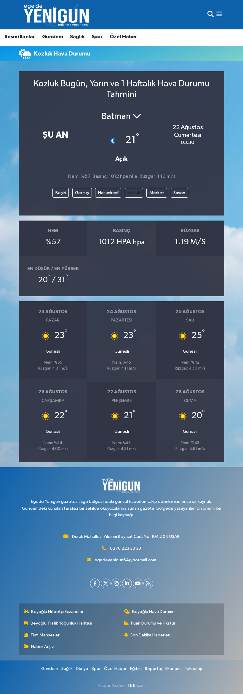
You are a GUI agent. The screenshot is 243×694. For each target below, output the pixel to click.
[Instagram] (116, 583)
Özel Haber (123, 36)
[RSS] (148, 583)
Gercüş (82, 193)
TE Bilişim (136, 685)
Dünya (82, 668)
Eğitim (136, 668)
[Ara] (210, 14)
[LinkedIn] (127, 583)
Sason (179, 193)
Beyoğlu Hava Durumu (153, 611)
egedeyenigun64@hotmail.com (125, 560)
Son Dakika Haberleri (150, 635)
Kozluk (133, 193)
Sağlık (77, 36)
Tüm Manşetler (45, 635)
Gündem (52, 36)
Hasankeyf (108, 193)
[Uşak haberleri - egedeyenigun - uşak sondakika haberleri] (57, 14)
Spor (97, 36)
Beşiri (60, 193)
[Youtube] (138, 583)
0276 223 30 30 (125, 548)
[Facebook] (95, 583)
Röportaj (153, 668)
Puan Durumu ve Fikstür (153, 623)
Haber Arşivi (43, 646)
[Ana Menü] (219, 14)
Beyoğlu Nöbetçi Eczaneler (57, 611)
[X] (106, 583)
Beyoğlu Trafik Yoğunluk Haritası (61, 623)
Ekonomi (173, 668)
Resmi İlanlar (19, 36)
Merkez (156, 193)
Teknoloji (193, 668)
